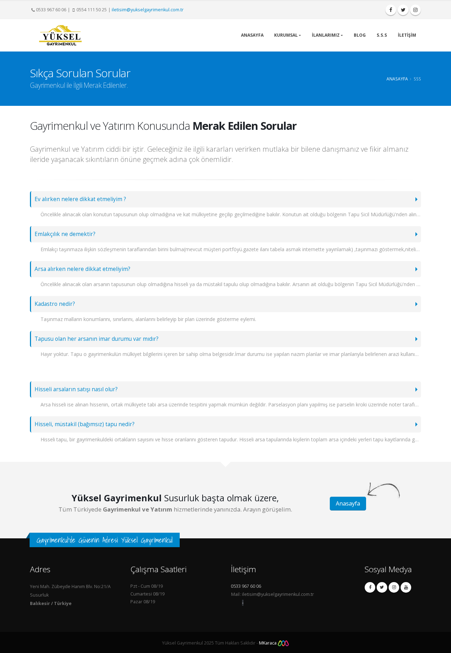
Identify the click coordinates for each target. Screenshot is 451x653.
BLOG (360, 35)
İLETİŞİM (407, 35)
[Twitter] (403, 10)
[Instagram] (394, 587)
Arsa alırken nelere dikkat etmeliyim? (82, 269)
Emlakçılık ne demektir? (65, 234)
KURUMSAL (286, 35)
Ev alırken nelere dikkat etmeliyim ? (80, 199)
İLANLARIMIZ (326, 35)
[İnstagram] (415, 10)
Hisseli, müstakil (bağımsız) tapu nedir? (85, 424)
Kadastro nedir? (55, 304)
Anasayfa (397, 78)
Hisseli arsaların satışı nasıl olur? (76, 389)
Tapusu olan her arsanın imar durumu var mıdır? (97, 339)
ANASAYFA (252, 35)
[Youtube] (406, 587)
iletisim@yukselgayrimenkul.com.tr (148, 10)
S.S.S (382, 35)
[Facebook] (390, 10)
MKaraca (268, 643)
